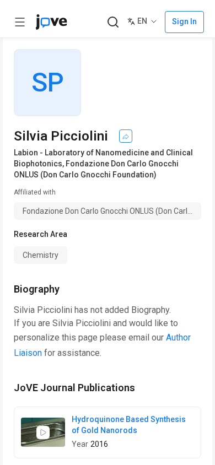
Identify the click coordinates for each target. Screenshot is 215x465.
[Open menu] (20, 22)
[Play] (43, 432)
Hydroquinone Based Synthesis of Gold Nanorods (129, 425)
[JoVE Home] (51, 22)
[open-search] (113, 22)
